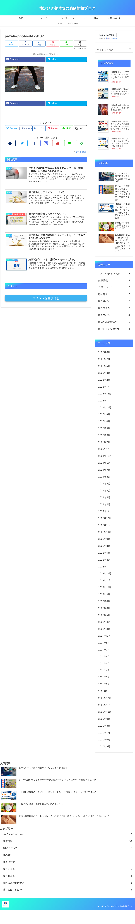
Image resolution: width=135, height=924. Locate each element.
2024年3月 (104, 497)
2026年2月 (104, 379)
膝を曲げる (114, 315)
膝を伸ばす (114, 301)
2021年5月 (104, 663)
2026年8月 (104, 352)
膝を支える (114, 308)
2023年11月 (104, 525)
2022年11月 (104, 580)
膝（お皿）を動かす (114, 329)
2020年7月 (104, 732)
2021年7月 (104, 649)
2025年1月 (104, 449)
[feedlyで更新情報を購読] (81, 143)
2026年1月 (104, 386)
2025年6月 (104, 421)
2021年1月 (103, 691)
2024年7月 (104, 469)
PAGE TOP (129, 894)
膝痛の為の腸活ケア (114, 322)
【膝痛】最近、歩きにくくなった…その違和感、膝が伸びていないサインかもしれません (119, 125)
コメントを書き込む (45, 298)
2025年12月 (104, 393)
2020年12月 (104, 698)
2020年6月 (104, 739)
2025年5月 (104, 428)
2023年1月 (104, 566)
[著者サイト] (10, 143)
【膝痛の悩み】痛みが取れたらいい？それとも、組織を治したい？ (119, 91)
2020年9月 (104, 718)
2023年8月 (104, 545)
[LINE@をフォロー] (69, 143)
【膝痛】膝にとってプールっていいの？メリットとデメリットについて (119, 75)
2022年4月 (104, 622)
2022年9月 (104, 594)
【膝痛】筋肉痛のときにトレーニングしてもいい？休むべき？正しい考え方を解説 (119, 142)
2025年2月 (104, 442)
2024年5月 (104, 483)
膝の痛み (114, 294)
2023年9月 (104, 538)
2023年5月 (104, 552)
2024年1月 (104, 511)
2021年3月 (104, 677)
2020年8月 (104, 725)
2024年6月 (104, 476)
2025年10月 (104, 407)
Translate (114, 38)
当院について (114, 287)
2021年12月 (104, 635)
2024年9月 (104, 462)
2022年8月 (104, 601)
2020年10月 (104, 711)
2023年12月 (104, 518)
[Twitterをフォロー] (22, 143)
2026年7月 (104, 359)
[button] (130, 49)
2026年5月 (104, 366)
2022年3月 (104, 629)
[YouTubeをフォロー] (57, 143)
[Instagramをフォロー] (45, 143)
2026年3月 (104, 372)
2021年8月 (104, 642)
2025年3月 (104, 435)
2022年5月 (104, 615)
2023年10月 (104, 532)
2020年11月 (104, 705)
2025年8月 (104, 414)
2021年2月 (104, 684)
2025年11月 (104, 400)
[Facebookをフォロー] (34, 143)
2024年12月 (104, 456)
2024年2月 (104, 504)
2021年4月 (104, 670)
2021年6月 (104, 656)
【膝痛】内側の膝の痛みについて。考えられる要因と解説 (119, 107)
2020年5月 (104, 746)
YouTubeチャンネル (114, 273)
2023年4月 (104, 559)
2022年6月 (104, 608)
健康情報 (114, 280)
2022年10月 (104, 587)
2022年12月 (104, 573)
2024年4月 (104, 490)
